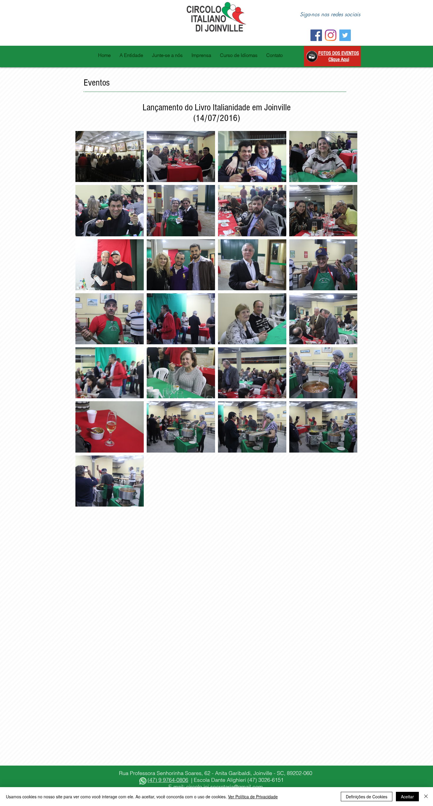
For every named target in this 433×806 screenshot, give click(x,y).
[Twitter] (345, 35)
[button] (131, 55)
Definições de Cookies (366, 797)
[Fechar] (425, 796)
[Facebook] (316, 35)
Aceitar (407, 797)
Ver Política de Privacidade (253, 797)
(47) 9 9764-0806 (168, 779)
